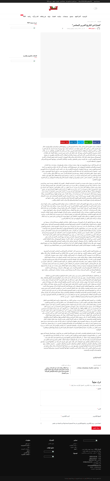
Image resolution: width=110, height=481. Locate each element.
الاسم (99, 409)
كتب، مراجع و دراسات (91, 21)
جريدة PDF (49, 1)
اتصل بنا (57, 1)
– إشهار (28, 451)
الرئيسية (84, 16)
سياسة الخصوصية (78, 478)
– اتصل (75, 449)
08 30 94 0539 (93, 456)
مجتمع (71, 16)
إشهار (54, 1)
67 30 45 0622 (93, 458)
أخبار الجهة (78, 16)
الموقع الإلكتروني (97, 416)
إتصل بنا (84, 478)
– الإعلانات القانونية (25, 454)
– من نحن (28, 443)
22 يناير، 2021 (82, 28)
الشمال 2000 (92, 28)
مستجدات (65, 16)
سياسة (59, 16)
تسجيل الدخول (97, 1)
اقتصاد (54, 16)
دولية (49, 16)
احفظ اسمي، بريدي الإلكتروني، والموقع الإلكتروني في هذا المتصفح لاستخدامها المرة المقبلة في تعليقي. (76, 423)
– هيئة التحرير (27, 452)
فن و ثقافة (43, 16)
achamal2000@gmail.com (94, 465)
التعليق (99, 388)
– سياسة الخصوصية (25, 445)
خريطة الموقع (72, 478)
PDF (24, 16)
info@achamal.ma (87, 462)
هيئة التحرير (62, 1)
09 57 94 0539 (92, 460)
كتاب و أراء (35, 16)
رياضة (29, 16)
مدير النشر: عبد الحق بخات (71, 1)
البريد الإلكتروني (65, 416)
